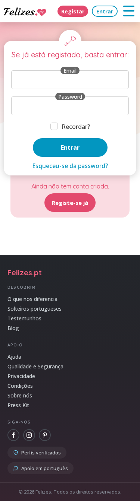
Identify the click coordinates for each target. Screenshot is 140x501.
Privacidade (21, 376)
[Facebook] (13, 435)
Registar (72, 11)
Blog (13, 328)
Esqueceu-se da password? (70, 166)
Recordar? (76, 127)
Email (70, 70)
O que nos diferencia (32, 298)
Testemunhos (24, 318)
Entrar (104, 11)
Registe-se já (70, 202)
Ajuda (14, 356)
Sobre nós (19, 395)
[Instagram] (29, 435)
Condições (20, 385)
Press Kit (18, 405)
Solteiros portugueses (34, 308)
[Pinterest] (45, 435)
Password (70, 96)
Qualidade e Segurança (35, 366)
